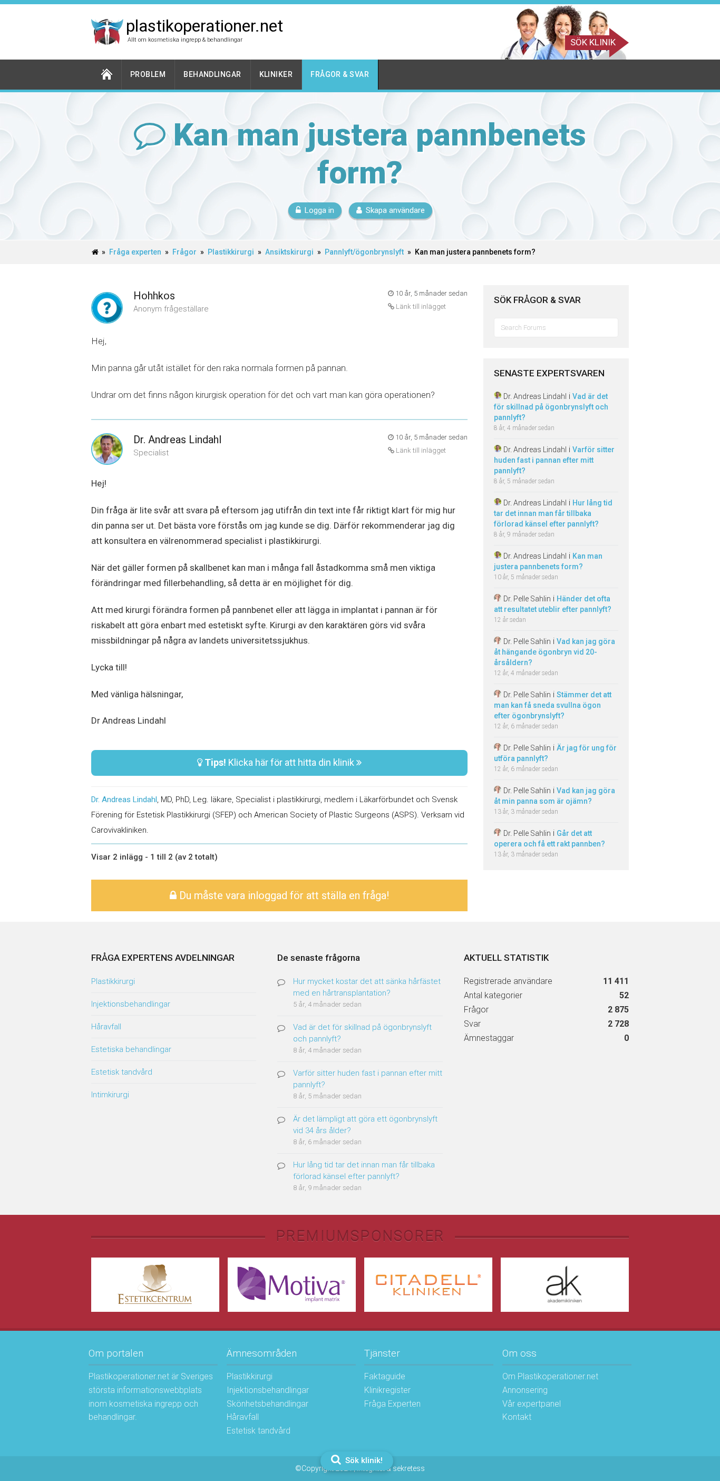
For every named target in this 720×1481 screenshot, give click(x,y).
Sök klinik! (363, 1460)
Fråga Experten (392, 1404)
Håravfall (106, 1026)
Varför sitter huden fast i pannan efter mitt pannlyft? (554, 460)
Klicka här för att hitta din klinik (280, 762)
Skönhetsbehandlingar (267, 1404)
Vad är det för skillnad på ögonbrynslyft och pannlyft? (551, 407)
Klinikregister (387, 1390)
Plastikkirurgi (231, 252)
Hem (106, 75)
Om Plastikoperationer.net (550, 1376)
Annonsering (525, 1390)
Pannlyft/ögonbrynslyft (364, 252)
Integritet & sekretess (391, 1468)
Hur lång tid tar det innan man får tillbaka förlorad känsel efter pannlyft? (553, 513)
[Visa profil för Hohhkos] (107, 308)
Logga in (319, 210)
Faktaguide (384, 1376)
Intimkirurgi (110, 1094)
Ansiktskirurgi (289, 252)
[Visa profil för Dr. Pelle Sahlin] (497, 598)
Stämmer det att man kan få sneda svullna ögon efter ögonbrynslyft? (552, 705)
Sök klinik (593, 42)
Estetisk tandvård (121, 1072)
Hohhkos (154, 295)
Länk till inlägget (420, 306)
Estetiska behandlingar (131, 1049)
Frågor (184, 252)
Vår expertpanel (531, 1404)
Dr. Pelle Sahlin (527, 599)
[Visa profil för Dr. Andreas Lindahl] (107, 450)
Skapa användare (395, 210)
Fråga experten (135, 252)
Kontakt (516, 1417)
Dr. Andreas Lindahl (177, 439)
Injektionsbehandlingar (130, 1004)
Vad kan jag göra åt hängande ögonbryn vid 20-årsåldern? (554, 652)
